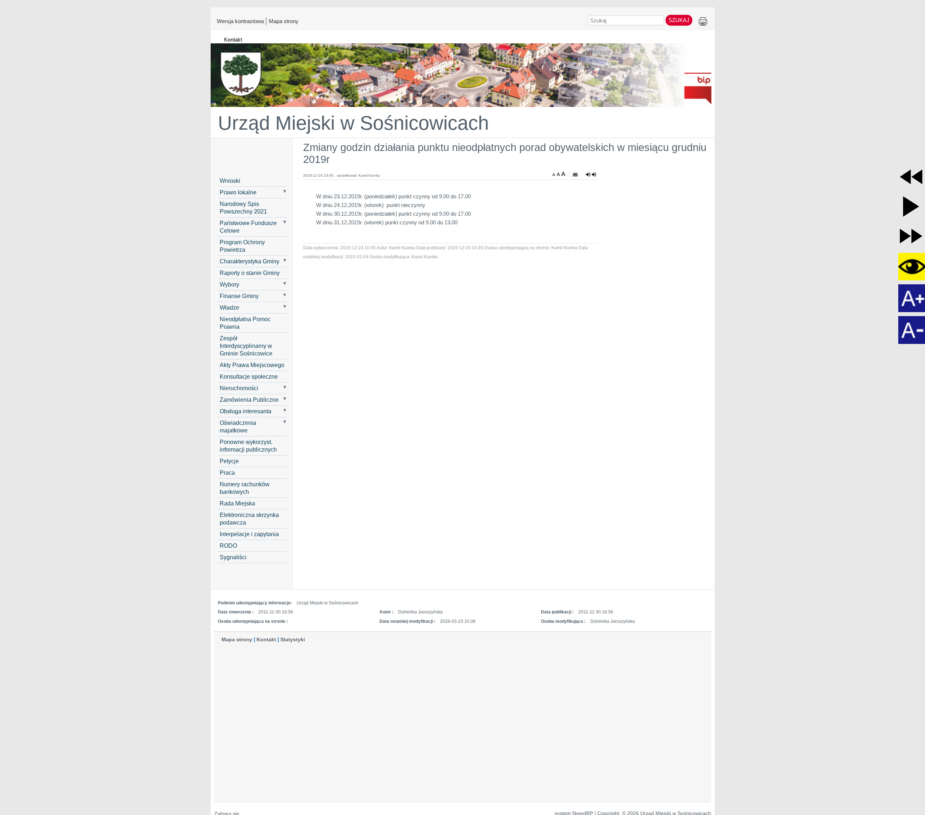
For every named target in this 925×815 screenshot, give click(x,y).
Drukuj (703, 22)
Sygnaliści (233, 557)
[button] (911, 177)
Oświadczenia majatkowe (238, 426)
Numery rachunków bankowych (245, 488)
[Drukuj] (575, 174)
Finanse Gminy (239, 296)
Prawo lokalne (238, 192)
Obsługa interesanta (245, 411)
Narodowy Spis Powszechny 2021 (243, 207)
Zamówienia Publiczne (249, 399)
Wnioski (230, 180)
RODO (228, 545)
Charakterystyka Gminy (249, 261)
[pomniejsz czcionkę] (554, 174)
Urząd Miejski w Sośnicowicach (353, 123)
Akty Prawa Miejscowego (252, 365)
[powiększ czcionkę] (563, 174)
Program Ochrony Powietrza (242, 246)
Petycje (229, 461)
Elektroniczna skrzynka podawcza (249, 519)
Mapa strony (283, 21)
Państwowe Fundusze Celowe (248, 227)
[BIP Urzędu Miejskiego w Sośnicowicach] (463, 72)
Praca (227, 472)
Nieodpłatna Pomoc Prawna (245, 323)
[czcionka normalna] (559, 174)
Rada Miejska (237, 503)
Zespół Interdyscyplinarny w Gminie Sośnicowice (246, 346)
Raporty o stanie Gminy (250, 272)
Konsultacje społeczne (249, 376)
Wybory (229, 284)
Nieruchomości (239, 388)
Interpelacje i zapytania (249, 534)
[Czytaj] (591, 174)
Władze (229, 307)
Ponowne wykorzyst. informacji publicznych (248, 446)
